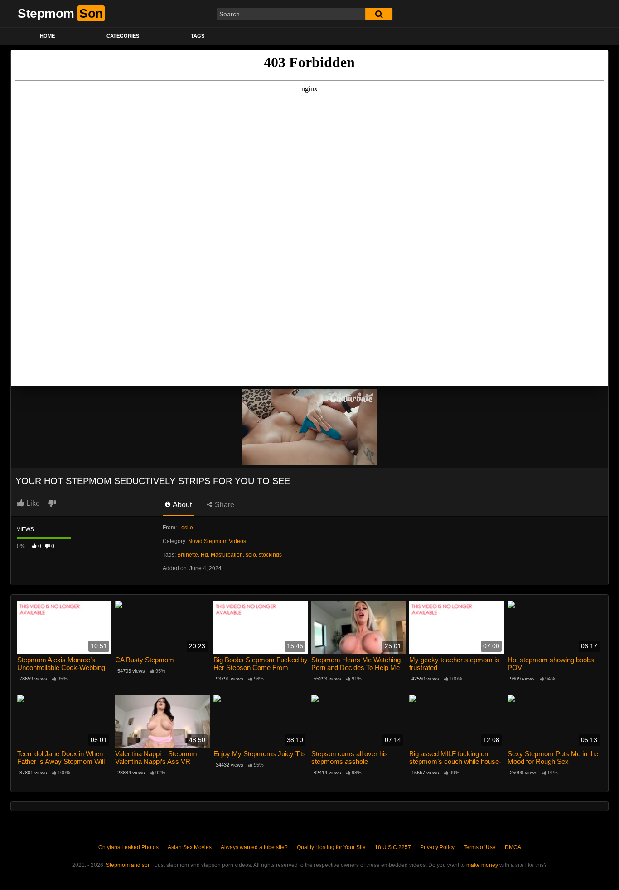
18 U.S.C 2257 (393, 847)
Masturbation (227, 555)
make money (482, 865)
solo (251, 555)
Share (223, 505)
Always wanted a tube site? (254, 847)
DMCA (513, 847)
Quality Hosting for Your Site (331, 847)
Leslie (185, 527)
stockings (270, 555)
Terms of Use (480, 847)
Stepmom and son (128, 865)
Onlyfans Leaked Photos (128, 847)
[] (378, 14)
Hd (204, 555)
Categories (122, 36)
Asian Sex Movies (190, 847)
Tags (197, 36)
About (181, 505)
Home (47, 36)
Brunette (187, 555)
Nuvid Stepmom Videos (217, 541)
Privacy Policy (437, 847)
